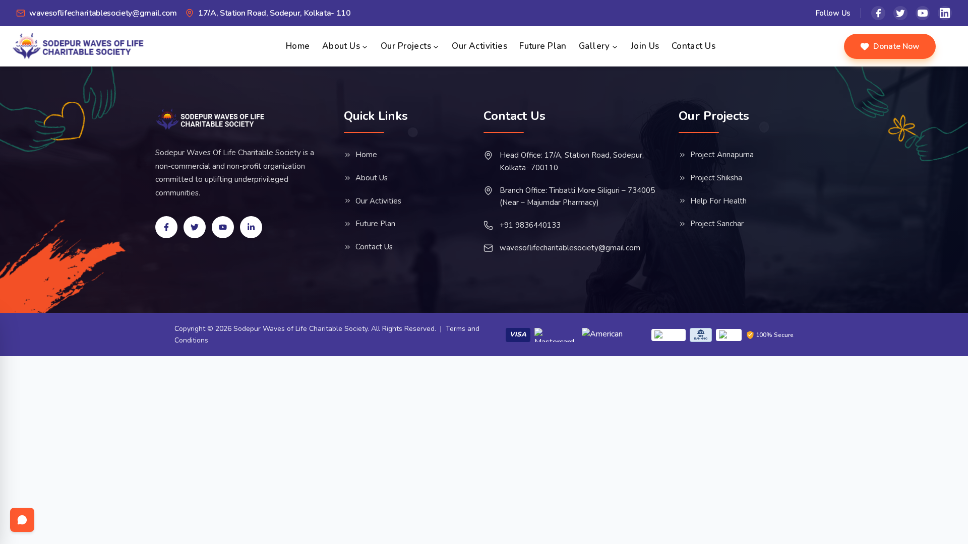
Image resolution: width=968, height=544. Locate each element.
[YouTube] (923, 13)
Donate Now (896, 46)
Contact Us (693, 46)
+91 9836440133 (530, 225)
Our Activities (479, 46)
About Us (341, 46)
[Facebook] (878, 13)
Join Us (645, 46)
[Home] (210, 119)
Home (298, 46)
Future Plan (543, 46)
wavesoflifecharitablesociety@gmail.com (570, 248)
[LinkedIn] (945, 13)
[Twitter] (900, 13)
